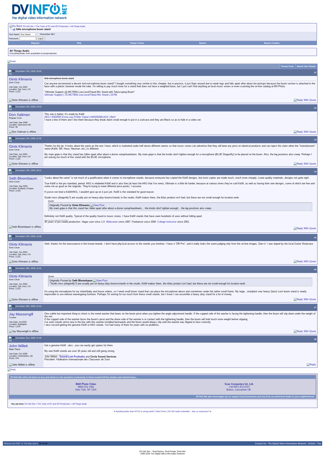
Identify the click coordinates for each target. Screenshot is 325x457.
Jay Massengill (21, 314)
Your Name (14, 34)
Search (202, 43)
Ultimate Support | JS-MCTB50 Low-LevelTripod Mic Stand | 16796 (80, 94)
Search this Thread (306, 66)
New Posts (161, 411)
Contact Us (260, 443)
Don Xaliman (19, 115)
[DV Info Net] (39, 18)
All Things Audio (78, 26)
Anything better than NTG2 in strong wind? (135, 411)
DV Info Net (28, 26)
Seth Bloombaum (23, 178)
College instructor (166, 221)
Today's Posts (137, 43)
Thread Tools (287, 66)
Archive (311, 443)
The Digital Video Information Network (287, 443)
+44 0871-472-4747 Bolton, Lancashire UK (239, 387)
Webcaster (112, 221)
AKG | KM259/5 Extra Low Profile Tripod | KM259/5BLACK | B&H (79, 117)
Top (319, 443)
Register (35, 43)
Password (13, 38)
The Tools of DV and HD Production (52, 26)
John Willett (18, 346)
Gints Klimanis (20, 79)
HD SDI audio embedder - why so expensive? (189, 411)
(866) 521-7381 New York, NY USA (85, 387)
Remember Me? (47, 34)
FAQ (79, 43)
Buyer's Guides (271, 43)
